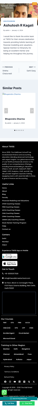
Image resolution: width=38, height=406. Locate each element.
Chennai (6, 354)
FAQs (4, 226)
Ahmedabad (19, 354)
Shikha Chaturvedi (8, 70)
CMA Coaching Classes (10, 213)
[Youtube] (15, 382)
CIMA (31, 328)
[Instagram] (10, 382)
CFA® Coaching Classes (11, 204)
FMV (4, 323)
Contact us (6, 229)
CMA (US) (6, 328)
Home (4, 188)
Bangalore (26, 349)
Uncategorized (9, 21)
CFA (12, 323)
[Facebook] (5, 382)
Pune (30, 354)
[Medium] (24, 382)
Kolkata (19, 359)
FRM (19, 323)
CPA (16, 328)
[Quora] (29, 382)
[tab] (14, 130)
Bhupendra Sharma (15, 119)
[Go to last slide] (6, 110)
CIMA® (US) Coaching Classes (13, 220)
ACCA (27, 323)
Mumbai (5, 242)
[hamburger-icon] (34, 3)
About (4, 191)
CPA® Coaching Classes (11, 216)
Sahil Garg (31, 69)
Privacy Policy (9, 366)
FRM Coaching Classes (10, 207)
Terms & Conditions (11, 372)
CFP (23, 328)
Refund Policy (9, 377)
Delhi (4, 238)
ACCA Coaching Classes (11, 210)
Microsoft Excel (9, 338)
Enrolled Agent (8, 333)
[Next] (32, 110)
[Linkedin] (19, 382)
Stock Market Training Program (14, 223)
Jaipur (4, 245)
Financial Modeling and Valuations (15, 201)
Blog (4, 194)
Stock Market (24, 333)
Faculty (5, 197)
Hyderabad (7, 359)
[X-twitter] (34, 382)
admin (7, 30)
